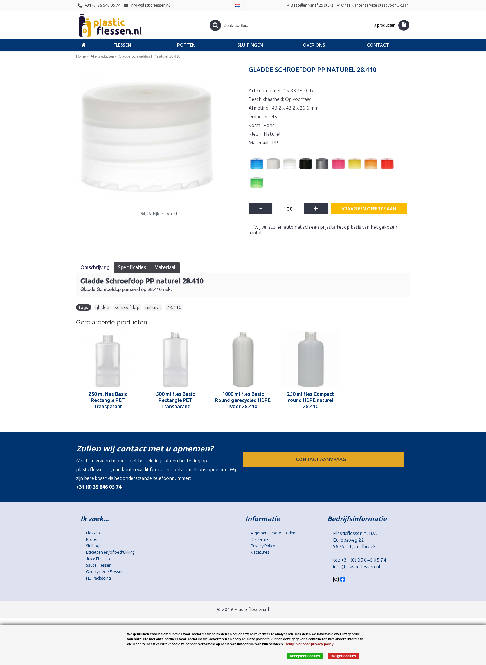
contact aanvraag (321, 459)
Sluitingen (95, 545)
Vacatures (260, 552)
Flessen (93, 532)
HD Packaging (98, 578)
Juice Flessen (98, 558)
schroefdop (127, 307)
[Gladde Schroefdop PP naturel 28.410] (159, 138)
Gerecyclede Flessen (104, 571)
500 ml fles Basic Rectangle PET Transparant (175, 400)
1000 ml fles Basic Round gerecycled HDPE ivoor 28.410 (243, 400)
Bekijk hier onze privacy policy (309, 644)
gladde (102, 307)
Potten (92, 539)
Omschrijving (94, 267)
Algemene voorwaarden (273, 532)
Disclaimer (260, 539)
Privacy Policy (263, 545)
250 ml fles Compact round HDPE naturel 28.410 (310, 400)
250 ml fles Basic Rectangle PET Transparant (108, 400)
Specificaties (132, 267)
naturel (153, 307)
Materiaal (165, 267)
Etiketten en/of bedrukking (110, 552)
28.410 (174, 307)
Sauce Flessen (98, 565)
